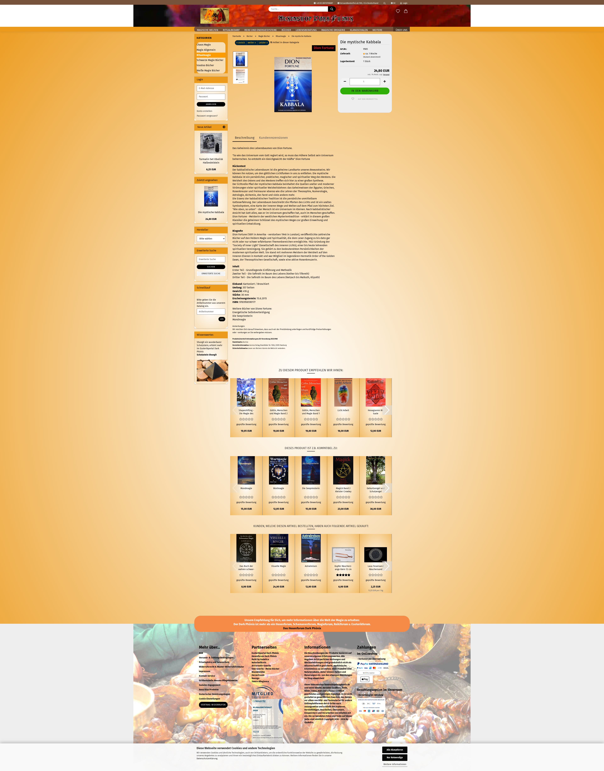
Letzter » (263, 42)
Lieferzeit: (345, 53)
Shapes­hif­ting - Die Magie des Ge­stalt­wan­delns (246, 412)
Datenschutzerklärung (207, 758)
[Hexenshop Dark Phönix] (215, 16)
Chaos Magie (204, 44)
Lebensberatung (306, 30)
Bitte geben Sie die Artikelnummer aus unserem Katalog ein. (211, 302)
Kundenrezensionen (273, 138)
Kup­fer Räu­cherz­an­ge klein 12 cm (343, 568)
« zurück (240, 42)
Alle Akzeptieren (395, 749)
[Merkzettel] (398, 11)
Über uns (401, 30)
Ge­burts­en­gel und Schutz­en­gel (376, 490)
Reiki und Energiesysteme (260, 30)
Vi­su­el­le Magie (278, 566)
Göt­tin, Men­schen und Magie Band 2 (279, 412)
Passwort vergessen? (207, 116)
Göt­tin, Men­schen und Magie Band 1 (311, 412)
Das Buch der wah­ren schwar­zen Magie (246, 568)
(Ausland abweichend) (371, 57)
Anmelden (211, 104)
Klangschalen (359, 30)
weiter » (252, 42)
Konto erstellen (204, 111)
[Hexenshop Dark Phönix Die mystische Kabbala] (293, 84)
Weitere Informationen (394, 764)
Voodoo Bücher (205, 65)
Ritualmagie (204, 55)
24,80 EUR (211, 219)
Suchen (211, 267)
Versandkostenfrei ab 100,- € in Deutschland (358, 3)
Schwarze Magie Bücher (210, 60)
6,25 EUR (211, 169)
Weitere (377, 30)
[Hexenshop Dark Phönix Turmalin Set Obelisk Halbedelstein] (211, 143)
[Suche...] (332, 9)
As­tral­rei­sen (311, 566)
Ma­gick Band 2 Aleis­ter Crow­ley (343, 490)
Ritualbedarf (231, 30)
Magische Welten (207, 30)
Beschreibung (244, 138)
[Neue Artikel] (224, 127)
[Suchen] (385, 2)
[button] (406, 11)
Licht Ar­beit (343, 410)
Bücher (286, 30)
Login (404, 3)
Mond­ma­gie (246, 488)
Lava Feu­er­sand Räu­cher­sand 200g (376, 568)
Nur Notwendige (395, 757)
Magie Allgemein (206, 49)
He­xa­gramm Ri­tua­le (375, 412)
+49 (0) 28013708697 (324, 3)
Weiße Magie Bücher (208, 70)
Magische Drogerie (333, 30)
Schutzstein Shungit (207, 354)
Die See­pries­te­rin (311, 488)
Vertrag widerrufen (213, 704)
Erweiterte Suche (211, 273)
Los (222, 319)
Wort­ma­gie (278, 488)
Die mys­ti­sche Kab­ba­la (211, 212)
